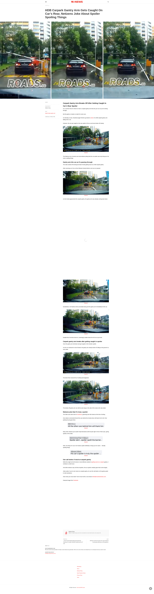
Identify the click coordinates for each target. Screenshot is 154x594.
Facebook (79, 414)
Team (78, 577)
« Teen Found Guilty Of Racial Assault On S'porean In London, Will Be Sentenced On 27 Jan (73, 542)
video (92, 117)
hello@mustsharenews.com (50, 553)
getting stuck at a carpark (98, 462)
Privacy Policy (79, 575)
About (78, 568)
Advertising (79, 566)
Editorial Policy (80, 570)
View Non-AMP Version (81, 587)
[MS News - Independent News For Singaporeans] (77, 2)
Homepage (47, 5)
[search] (108, 2)
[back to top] (150, 588)
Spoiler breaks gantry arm (50, 113)
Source (86, 152)
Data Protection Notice (81, 573)
